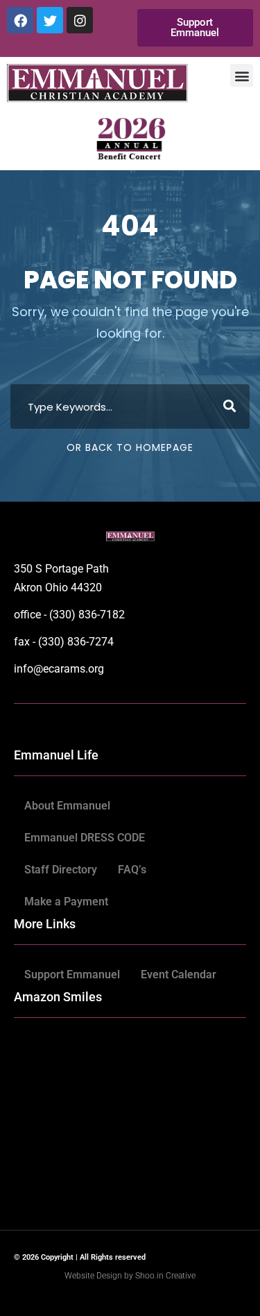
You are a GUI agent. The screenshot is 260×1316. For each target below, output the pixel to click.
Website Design (94, 1276)
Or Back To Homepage (130, 447)
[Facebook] (20, 20)
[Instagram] (80, 20)
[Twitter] (50, 20)
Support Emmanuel (72, 974)
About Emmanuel (67, 805)
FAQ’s (132, 869)
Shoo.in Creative (165, 1276)
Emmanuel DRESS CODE (84, 837)
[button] (241, 75)
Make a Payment (66, 901)
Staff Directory (60, 869)
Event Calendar (178, 974)
